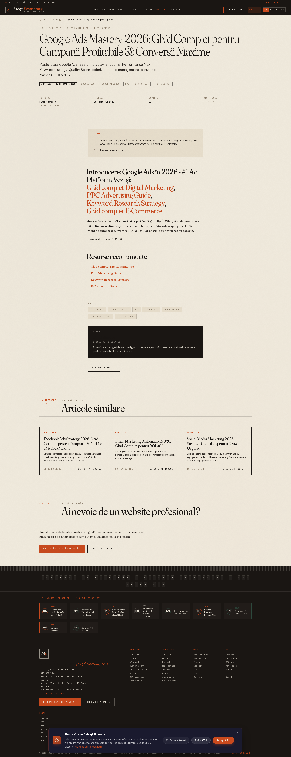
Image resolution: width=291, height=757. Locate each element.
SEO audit (231, 662)
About (196, 669)
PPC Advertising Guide (119, 195)
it (282, 10)
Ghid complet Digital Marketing (130, 187)
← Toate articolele (104, 367)
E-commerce (167, 677)
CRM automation (138, 677)
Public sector (169, 681)
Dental (165, 658)
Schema (229, 669)
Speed (229, 677)
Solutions (98, 9)
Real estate (168, 666)
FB (205, 102)
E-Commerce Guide (104, 286)
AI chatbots (136, 662)
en (271, 10)
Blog (58, 19)
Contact (175, 9)
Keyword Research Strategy (126, 203)
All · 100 (135, 655)
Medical (165, 662)
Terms (42, 722)
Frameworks (136, 681)
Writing (161, 9)
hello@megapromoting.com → (60, 702)
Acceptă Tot (223, 740)
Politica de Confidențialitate (87, 746)
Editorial (231, 655)
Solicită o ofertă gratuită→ (62, 548)
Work (112, 9)
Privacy (43, 718)
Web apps (135, 673)
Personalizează (178, 740)
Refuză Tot (201, 740)
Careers (197, 677)
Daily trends (233, 658)
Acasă (46, 19)
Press (134, 9)
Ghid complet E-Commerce (124, 211)
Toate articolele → (103, 548)
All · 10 (166, 655)
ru (277, 10)
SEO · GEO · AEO (139, 669)
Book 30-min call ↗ (99, 702)
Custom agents (138, 666)
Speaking (147, 9)
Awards (122, 9)
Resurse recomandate (111, 150)
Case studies (200, 655)
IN (213, 102)
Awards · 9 (199, 658)
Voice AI (135, 658)
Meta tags (231, 666)
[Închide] (237, 732)
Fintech (165, 669)
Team (196, 673)
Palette (230, 673)
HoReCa (165, 673)
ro (266, 10)
